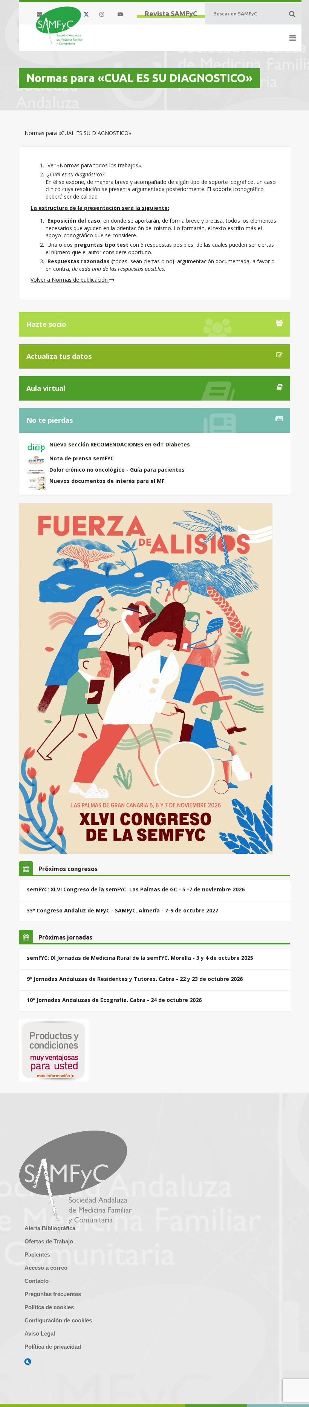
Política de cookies (49, 1307)
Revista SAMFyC (171, 13)
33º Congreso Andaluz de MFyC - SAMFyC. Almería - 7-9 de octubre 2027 (122, 910)
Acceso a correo (45, 1267)
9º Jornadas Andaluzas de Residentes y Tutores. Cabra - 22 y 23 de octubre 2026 (135, 978)
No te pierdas (49, 420)
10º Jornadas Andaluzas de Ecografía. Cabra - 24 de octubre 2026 (114, 999)
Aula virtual (45, 388)
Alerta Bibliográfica (49, 1228)
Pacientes (37, 1254)
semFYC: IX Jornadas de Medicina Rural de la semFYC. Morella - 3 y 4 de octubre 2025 (140, 957)
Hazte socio (46, 324)
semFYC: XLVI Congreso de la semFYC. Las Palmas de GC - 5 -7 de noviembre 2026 (136, 889)
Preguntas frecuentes (52, 1294)
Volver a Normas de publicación (70, 279)
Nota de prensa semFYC (81, 458)
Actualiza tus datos (59, 356)
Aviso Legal (39, 1333)
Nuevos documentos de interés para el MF (106, 480)
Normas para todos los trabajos (99, 165)
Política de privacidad (52, 1346)
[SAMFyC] (59, 26)
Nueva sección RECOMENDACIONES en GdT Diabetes (119, 444)
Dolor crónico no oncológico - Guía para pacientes (117, 469)
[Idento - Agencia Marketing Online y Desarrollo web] (28, 1362)
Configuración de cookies (58, 1320)
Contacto (36, 1281)
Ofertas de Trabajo (48, 1241)
